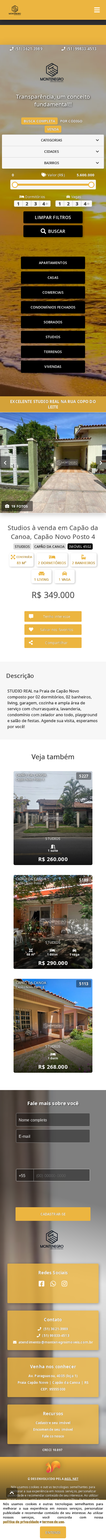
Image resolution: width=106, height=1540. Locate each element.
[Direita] (101, 462)
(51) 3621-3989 (28, 48)
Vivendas (52, 366)
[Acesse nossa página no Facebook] (41, 1283)
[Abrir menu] (97, 10)
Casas (53, 277)
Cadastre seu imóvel (53, 1422)
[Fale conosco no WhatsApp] (53, 1283)
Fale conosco (53, 1436)
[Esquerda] (5, 462)
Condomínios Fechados (53, 307)
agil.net (71, 1479)
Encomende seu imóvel (53, 1429)
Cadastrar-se (53, 1214)
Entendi (52, 1532)
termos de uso (53, 1521)
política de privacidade (21, 1521)
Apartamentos (53, 262)
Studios (53, 337)
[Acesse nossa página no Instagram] (64, 1283)
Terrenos (53, 351)
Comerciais (53, 292)
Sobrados (53, 322)
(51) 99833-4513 (81, 48)
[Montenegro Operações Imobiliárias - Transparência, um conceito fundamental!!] (53, 72)
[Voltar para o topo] (12, 1493)
